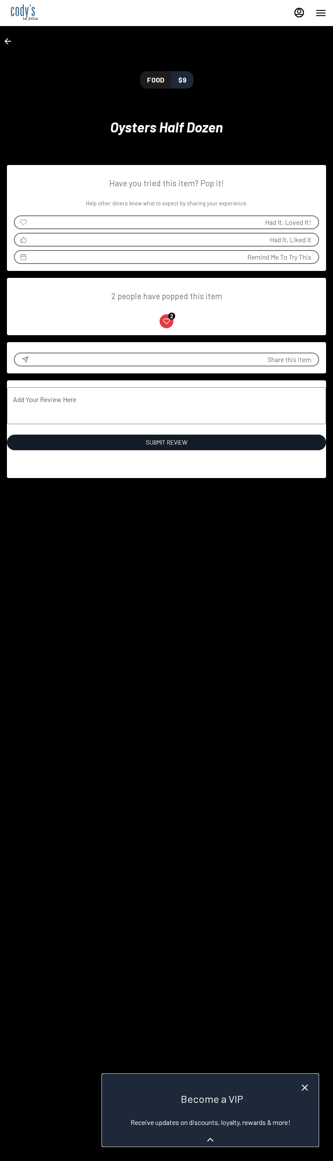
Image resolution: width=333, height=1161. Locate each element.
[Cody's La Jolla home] (46, 13)
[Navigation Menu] (320, 13)
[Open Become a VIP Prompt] (210, 1140)
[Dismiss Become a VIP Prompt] (304, 1087)
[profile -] (299, 12)
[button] (10, 41)
